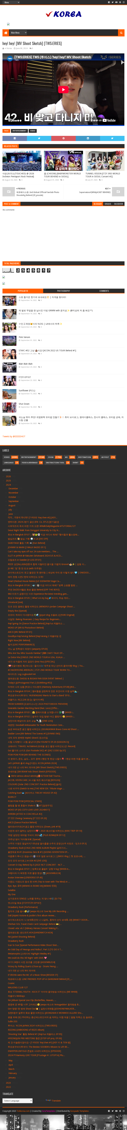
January (12, 1077)
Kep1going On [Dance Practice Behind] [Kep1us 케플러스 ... (36, 623)
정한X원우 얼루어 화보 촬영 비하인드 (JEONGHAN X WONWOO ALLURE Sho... (45, 1013)
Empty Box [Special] (17, 611)
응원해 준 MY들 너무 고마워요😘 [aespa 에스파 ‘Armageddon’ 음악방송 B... (44, 1004)
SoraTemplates (48, 1111)
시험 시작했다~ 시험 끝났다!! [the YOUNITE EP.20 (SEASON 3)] (38, 742)
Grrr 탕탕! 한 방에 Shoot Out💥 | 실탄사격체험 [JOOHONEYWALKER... (42, 1008)
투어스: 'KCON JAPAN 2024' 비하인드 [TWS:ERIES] (32, 1025)
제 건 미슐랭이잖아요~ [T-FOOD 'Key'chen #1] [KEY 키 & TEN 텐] (39, 1042)
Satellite (11, 890)
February (13, 1073)
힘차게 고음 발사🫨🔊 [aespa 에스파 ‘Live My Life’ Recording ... (38, 911)
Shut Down (24, 404)
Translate (56, 1100)
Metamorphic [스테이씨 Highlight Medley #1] (29, 953)
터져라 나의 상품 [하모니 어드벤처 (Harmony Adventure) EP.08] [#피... (42, 687)
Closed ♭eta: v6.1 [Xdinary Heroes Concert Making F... (33, 928)
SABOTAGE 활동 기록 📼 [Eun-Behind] (26, 543)
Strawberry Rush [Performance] (23, 907)
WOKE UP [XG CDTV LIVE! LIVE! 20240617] (29, 809)
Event (75, 463)
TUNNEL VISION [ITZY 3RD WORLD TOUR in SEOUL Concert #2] (102, 175)
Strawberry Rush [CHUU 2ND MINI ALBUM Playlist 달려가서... (37, 848)
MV (66, 457)
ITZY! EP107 (25, 377)
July (11, 509)
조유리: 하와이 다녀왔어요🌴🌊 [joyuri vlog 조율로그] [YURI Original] (41, 615)
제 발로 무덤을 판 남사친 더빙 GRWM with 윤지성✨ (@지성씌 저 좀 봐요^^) (56, 310)
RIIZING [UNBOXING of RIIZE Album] (26, 1030)
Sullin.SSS (12, 1021)
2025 (8, 480)
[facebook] (108, 2)
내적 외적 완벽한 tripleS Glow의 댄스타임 (28, 738)
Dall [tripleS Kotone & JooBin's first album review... (32, 915)
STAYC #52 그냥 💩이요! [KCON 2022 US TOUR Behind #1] (47, 350)
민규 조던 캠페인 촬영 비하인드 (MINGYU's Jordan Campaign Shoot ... (41, 606)
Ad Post (105, 457)
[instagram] (123, 2)
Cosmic (11, 983)
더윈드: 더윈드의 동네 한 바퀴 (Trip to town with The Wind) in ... (39, 881)
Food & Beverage (29, 463)
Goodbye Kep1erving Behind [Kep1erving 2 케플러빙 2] (34, 636)
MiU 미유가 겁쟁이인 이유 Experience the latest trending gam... (38, 594)
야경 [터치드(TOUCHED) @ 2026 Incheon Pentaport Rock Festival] (18, 175)
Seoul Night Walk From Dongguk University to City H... (34, 530)
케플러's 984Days (16, 996)
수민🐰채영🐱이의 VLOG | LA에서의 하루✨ (40, 324)
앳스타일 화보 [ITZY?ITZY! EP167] (24, 903)
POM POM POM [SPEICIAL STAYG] (25, 801)
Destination (84, 457)
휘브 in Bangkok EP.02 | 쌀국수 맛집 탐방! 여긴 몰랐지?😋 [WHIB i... (41, 716)
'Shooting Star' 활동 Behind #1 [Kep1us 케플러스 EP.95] (35, 1034)
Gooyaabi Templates (79, 1111)
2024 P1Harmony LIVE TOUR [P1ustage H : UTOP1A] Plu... (36, 1055)
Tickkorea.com (23, 1111)
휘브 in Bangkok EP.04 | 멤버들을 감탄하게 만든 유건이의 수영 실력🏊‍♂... (43, 691)
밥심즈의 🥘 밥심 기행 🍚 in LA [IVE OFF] (28, 539)
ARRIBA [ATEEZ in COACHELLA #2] (25, 814)
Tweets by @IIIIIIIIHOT (13, 436)
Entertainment (19, 131)
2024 (8, 485)
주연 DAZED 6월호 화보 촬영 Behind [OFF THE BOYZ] (33, 589)
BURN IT (12, 797)
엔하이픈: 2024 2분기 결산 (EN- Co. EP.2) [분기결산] (33, 522)
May (11, 1060)
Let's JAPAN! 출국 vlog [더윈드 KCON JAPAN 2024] (32, 763)
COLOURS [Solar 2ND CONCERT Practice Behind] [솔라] (34, 784)
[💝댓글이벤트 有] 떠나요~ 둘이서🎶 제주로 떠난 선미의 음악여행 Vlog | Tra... (46, 666)
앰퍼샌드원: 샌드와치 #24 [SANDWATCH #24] (30, 932)
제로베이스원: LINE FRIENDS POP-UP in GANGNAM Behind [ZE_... (40, 979)
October (13, 497)
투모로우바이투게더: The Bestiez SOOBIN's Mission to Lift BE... (38, 1047)
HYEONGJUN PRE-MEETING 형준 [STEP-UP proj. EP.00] (35, 1038)
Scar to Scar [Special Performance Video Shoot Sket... (33, 945)
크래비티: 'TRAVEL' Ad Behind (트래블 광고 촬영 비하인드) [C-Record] (41, 746)
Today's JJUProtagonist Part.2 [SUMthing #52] (30, 682)
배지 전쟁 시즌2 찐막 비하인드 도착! (25, 577)
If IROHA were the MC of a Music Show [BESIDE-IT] (33, 975)
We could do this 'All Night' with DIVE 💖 (27, 958)
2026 (8, 476)
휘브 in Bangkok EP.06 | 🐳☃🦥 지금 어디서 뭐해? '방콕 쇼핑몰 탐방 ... (43, 585)
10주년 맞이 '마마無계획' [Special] (24, 839)
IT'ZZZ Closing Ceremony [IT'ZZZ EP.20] (27, 818)
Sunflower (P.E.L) (27, 390)
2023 (8, 1083)
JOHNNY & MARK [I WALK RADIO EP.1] (27, 547)
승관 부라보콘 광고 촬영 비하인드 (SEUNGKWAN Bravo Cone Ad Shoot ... (43, 729)
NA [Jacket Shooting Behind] (21, 937)
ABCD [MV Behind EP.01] (20, 632)
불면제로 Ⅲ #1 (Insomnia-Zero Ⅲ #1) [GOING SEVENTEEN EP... (38, 852)
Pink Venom (24, 337)
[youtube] (116, 2)
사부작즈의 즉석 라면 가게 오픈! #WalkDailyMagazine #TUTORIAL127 (42, 526)
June (11, 514)
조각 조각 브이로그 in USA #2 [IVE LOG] (27, 860)
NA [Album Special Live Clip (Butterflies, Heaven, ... (32, 1000)
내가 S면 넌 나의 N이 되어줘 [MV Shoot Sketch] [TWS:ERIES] (37, 767)
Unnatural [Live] (15, 602)
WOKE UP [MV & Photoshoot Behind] (26, 627)
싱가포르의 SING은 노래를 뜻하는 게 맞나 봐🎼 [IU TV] (34, 898)
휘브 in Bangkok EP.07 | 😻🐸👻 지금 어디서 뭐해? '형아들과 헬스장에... (43, 534)
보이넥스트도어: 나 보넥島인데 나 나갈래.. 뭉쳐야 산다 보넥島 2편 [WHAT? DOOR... (48, 920)
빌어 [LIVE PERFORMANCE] (21, 644)
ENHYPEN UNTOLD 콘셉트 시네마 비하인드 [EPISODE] (34, 1051)
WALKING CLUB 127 (18, 987)
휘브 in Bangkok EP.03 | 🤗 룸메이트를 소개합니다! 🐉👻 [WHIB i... (41, 712)
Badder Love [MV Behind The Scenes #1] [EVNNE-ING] (34, 733)
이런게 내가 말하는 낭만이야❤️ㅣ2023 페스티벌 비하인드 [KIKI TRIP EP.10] (45, 831)
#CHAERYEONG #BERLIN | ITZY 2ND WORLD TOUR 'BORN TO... (39, 670)
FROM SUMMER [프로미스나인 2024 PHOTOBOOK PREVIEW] (38, 704)
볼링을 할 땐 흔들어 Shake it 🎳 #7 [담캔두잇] (30, 805)
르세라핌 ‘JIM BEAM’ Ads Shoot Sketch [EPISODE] (32, 771)
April (11, 1065)
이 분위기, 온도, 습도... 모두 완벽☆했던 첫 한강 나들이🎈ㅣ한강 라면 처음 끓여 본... (49, 759)
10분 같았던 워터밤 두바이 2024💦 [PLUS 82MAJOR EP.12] (36, 835)
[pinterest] (120, 2)
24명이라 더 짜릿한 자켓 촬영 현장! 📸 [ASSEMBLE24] (34, 873)
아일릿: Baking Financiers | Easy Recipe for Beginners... (34, 619)
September (14, 501)
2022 (8, 1087)
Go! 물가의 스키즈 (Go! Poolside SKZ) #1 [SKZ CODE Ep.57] (37, 750)
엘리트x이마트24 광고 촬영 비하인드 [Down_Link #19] (34, 826)
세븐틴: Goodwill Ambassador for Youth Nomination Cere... (36, 725)
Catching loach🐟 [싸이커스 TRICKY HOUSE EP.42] (32, 793)
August (12, 505)
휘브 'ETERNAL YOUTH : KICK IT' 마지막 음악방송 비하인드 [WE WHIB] (42, 992)
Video (32, 131)
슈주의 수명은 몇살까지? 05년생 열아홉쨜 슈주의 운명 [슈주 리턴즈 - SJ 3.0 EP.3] (47, 843)
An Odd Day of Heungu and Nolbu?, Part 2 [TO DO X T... (35, 949)
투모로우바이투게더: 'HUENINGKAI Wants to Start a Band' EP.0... (39, 695)
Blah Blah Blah (26, 364)
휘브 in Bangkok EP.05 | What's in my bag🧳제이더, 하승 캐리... (39, 598)
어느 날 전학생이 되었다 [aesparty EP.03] (28, 649)
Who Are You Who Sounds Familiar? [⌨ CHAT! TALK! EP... (36, 653)
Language (8, 463)
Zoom (50, 457)
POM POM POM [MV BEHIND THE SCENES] (29, 754)
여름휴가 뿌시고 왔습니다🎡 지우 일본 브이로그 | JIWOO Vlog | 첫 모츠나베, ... (46, 856)
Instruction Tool (55, 463)
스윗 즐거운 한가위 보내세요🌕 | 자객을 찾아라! (42, 297)
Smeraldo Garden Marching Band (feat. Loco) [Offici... (33, 708)
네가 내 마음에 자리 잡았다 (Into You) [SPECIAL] (31, 661)
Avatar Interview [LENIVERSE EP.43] (25, 877)
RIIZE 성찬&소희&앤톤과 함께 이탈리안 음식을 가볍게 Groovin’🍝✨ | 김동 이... (47, 564)
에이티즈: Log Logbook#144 (21, 674)
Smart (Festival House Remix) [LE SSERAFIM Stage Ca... (34, 581)
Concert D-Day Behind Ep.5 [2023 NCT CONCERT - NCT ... (36, 865)
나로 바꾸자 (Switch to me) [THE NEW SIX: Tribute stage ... (36, 788)
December (14, 488)
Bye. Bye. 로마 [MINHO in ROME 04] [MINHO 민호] (32, 886)
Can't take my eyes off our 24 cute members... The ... (33, 551)
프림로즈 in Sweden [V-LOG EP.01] (24, 560)
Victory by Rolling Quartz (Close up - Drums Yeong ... (33, 966)
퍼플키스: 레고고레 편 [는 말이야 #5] (26, 699)
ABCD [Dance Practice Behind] (22, 822)
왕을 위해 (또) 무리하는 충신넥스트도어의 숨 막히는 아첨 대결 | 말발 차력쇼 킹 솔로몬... (51, 1017)
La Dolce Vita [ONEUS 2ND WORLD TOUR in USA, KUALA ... (36, 657)
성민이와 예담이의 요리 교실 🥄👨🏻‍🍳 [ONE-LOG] (30, 721)
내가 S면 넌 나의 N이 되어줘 (21, 970)
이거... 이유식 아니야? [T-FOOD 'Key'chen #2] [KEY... (32, 517)
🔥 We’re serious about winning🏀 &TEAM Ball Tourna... (35, 776)
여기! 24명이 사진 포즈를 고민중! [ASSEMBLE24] (31, 962)
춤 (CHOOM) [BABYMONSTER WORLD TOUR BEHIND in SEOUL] (62, 175)
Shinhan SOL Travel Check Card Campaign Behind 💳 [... (35, 924)
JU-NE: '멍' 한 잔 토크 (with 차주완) (25, 568)
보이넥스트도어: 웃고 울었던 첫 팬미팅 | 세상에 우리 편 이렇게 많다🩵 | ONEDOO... (49, 572)
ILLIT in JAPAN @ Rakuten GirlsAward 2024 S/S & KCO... (35, 555)
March (12, 1069)
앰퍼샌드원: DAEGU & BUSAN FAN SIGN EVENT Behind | (36, 678)
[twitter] (112, 2)
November (14, 492)
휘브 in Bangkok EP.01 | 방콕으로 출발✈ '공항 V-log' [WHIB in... (39, 869)
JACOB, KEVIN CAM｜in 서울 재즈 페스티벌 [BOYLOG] (34, 780)
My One (11, 894)
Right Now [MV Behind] (19, 640)
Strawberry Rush (16, 941)
